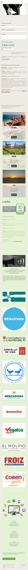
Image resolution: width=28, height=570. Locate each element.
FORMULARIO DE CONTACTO (9, 558)
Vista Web (23, 565)
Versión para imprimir (8, 564)
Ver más (14, 137)
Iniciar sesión (23, 564)
